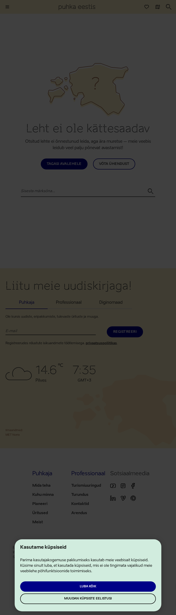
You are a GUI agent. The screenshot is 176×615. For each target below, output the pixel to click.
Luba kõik (88, 586)
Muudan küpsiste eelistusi (88, 598)
